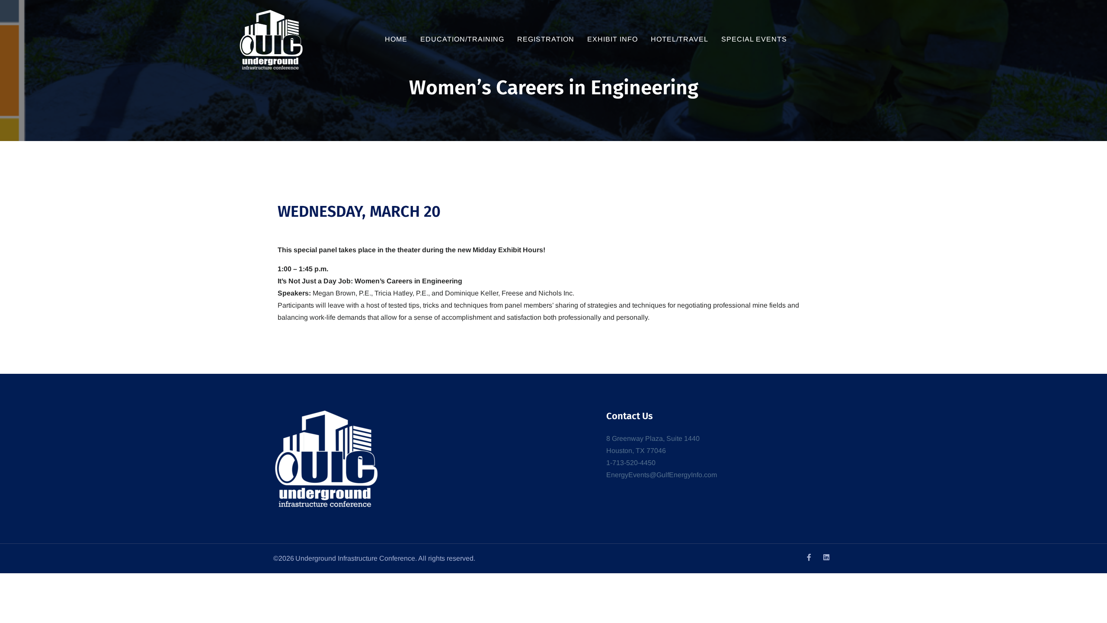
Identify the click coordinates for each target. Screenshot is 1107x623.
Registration (545, 39)
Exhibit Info (612, 39)
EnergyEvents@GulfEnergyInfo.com (661, 474)
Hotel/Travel (679, 39)
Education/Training (462, 39)
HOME (396, 39)
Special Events (754, 39)
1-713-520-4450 (631, 462)
